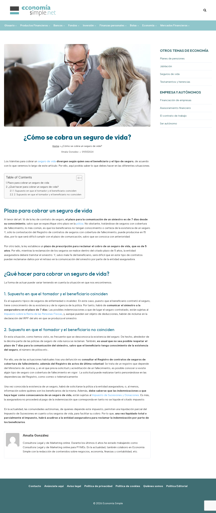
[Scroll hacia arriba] (207, 503)
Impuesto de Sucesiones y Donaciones (115, 395)
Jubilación (166, 66)
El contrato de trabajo (173, 115)
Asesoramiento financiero (175, 108)
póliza (79, 223)
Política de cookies (128, 486)
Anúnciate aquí (54, 486)
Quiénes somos (153, 486)
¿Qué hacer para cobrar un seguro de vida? (33, 186)
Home (55, 146)
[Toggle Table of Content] (77, 178)
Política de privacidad (98, 486)
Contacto (35, 486)
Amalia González (69, 152)
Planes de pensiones (172, 58)
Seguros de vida (170, 74)
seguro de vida (47, 161)
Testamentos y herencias (175, 81)
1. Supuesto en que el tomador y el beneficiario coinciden (44, 190)
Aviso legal (74, 486)
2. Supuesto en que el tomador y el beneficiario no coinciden (47, 194)
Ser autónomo (168, 123)
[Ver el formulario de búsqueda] (205, 10)
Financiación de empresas (175, 100)
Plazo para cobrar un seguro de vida (28, 182)
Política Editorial (176, 486)
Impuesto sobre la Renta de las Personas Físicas (33, 313)
